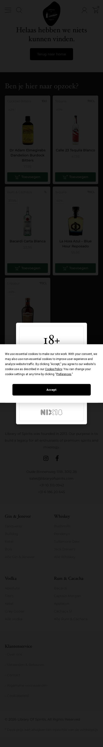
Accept (51, 390)
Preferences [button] (63, 374)
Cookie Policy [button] (53, 369)
